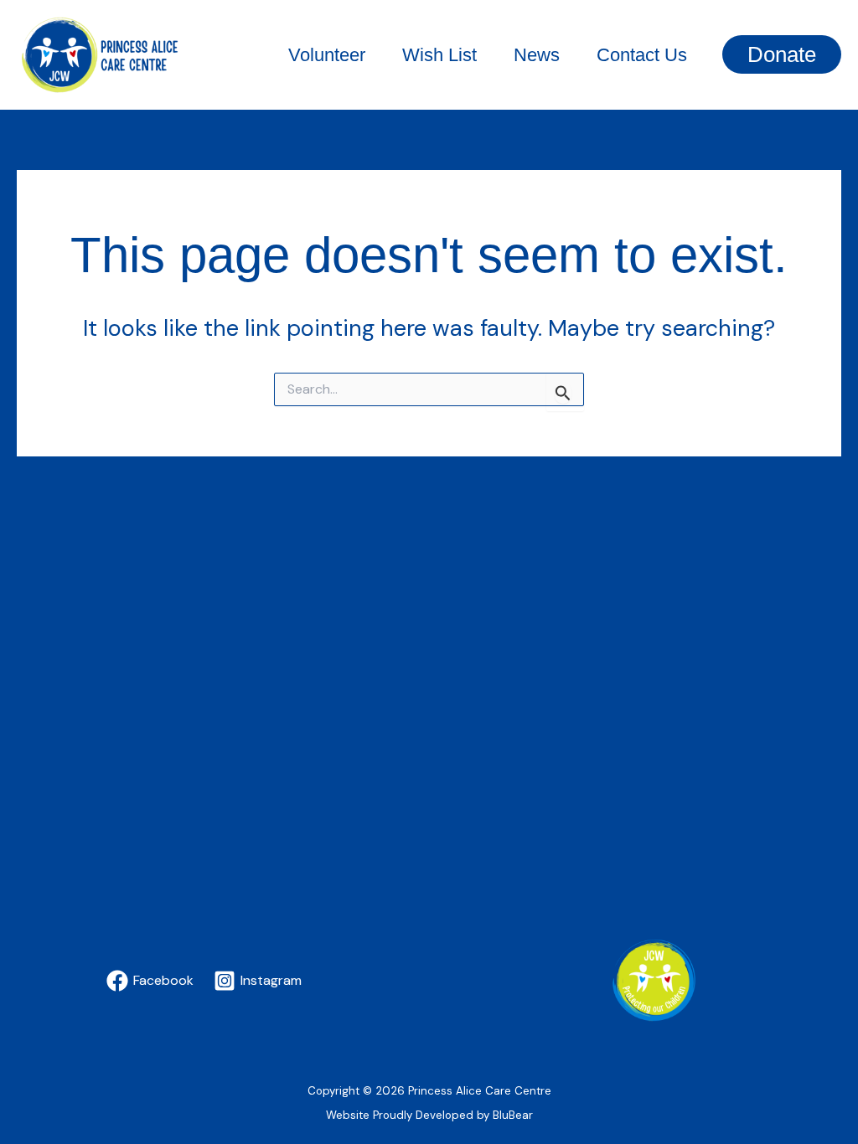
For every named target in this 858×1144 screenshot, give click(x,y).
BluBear (513, 1115)
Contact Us (642, 54)
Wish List (439, 54)
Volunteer (326, 54)
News (537, 54)
